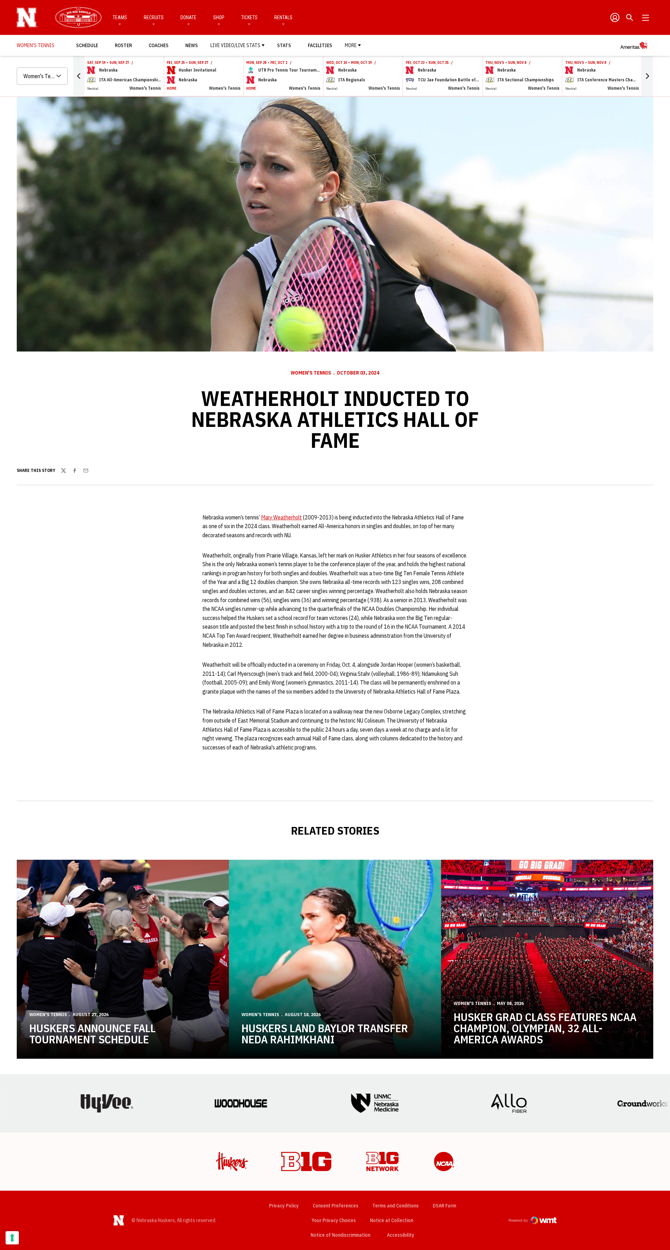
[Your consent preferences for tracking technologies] (12, 1237)
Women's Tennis (311, 373)
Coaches (159, 45)
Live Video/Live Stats (235, 45)
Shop (218, 17)
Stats (284, 45)
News (191, 45)
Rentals (283, 17)
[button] (78, 76)
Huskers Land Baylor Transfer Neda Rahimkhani (324, 1033)
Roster (123, 45)
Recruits (154, 17)
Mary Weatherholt (281, 517)
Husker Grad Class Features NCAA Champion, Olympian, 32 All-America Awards (545, 1027)
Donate (188, 17)
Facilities (320, 45)
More (351, 45)
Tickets (249, 17)
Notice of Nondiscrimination (340, 1235)
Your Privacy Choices (334, 1220)
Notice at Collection (391, 1220)
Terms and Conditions (395, 1206)
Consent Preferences (335, 1206)
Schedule (87, 45)
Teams (120, 17)
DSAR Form (444, 1206)
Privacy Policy (284, 1206)
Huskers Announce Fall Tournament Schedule (92, 1033)
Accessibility (400, 1234)
